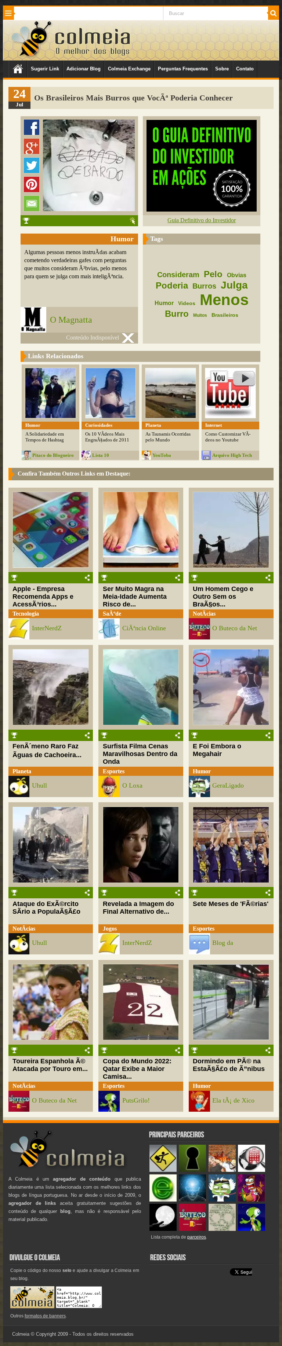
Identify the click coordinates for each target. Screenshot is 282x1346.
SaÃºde (112, 613)
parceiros (196, 1237)
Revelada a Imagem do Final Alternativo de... (138, 907)
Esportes (113, 771)
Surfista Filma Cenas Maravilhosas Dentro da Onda (140, 753)
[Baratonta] (251, 1200)
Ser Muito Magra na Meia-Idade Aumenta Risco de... (135, 596)
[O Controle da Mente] (192, 1200)
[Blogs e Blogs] (163, 1200)
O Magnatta (71, 319)
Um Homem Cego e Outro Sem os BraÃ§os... (223, 596)
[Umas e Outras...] (222, 1229)
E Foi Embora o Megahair (217, 750)
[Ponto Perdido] (192, 1170)
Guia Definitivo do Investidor (201, 220)
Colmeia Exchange (129, 68)
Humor (202, 771)
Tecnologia (25, 613)
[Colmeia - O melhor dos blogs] (32, 56)
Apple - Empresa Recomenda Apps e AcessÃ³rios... (42, 596)
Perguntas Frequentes (183, 68)
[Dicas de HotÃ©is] (251, 1170)
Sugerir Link (45, 68)
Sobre (222, 68)
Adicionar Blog (83, 68)
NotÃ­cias (204, 613)
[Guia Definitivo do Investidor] (202, 209)
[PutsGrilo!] (251, 1229)
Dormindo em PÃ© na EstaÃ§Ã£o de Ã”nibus (229, 1064)
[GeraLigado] (222, 1200)
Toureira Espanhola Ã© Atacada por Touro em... (50, 1064)
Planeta (21, 771)
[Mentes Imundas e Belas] (163, 1229)
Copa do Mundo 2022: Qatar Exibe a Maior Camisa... (137, 1068)
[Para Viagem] (163, 1170)
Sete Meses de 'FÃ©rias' (230, 903)
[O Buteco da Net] (192, 1229)
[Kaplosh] (222, 1170)
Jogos (110, 928)
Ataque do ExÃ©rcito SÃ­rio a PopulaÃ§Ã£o (46, 907)
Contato (245, 68)
